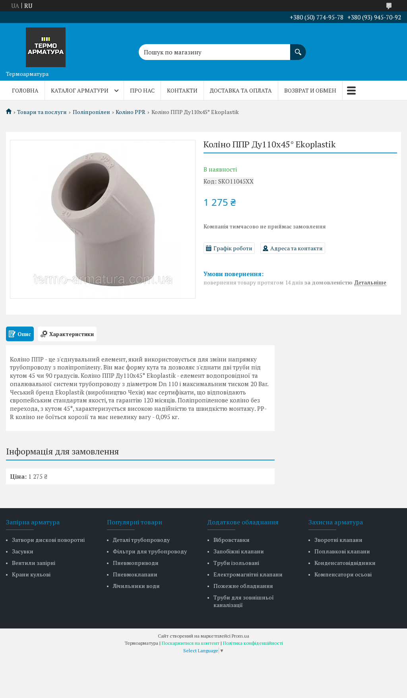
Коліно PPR (130, 112)
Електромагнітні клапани (248, 574)
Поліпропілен (91, 112)
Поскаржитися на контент (190, 643)
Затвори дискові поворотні (48, 539)
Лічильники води (136, 586)
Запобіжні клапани (238, 551)
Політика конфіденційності (253, 643)
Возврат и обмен (310, 90)
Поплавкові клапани (342, 551)
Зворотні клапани (338, 539)
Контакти (182, 90)
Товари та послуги (42, 112)
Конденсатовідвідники (345, 563)
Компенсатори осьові (343, 574)
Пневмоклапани (135, 574)
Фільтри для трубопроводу (150, 551)
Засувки (22, 551)
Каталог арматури (80, 90)
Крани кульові (31, 574)
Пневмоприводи (136, 563)
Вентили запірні (33, 563)
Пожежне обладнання (243, 586)
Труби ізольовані (236, 563)
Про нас (142, 90)
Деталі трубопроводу (141, 539)
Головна (25, 90)
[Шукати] (298, 48)
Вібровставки (231, 539)
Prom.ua (240, 636)
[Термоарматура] (45, 45)
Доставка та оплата (241, 90)
